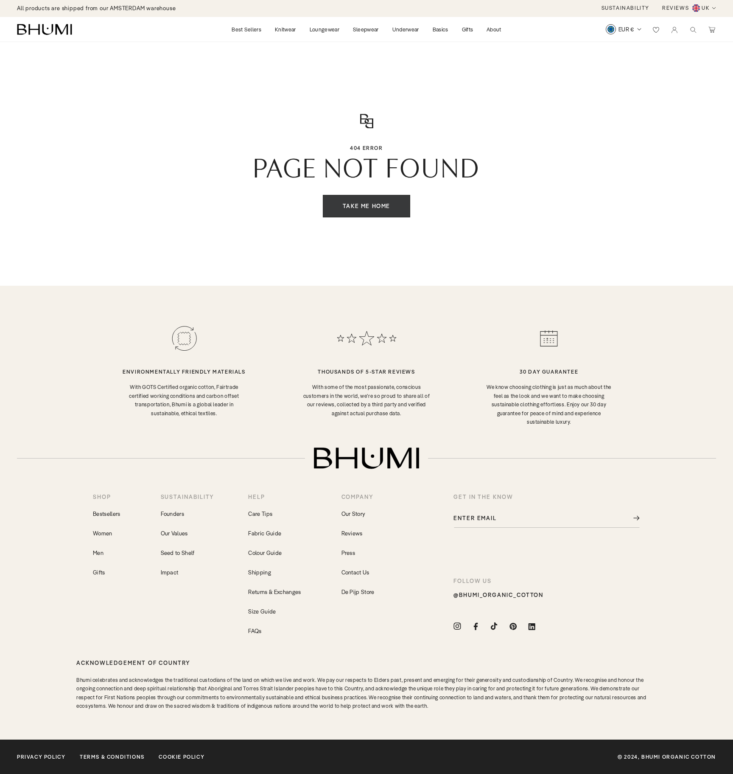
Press (348, 552)
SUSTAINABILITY (625, 8)
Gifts (99, 572)
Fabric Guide (264, 533)
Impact (170, 572)
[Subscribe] (630, 518)
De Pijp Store (358, 591)
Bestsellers (106, 513)
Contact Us (355, 572)
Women (102, 533)
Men (98, 552)
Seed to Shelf (178, 552)
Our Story (353, 513)
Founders (173, 513)
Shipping (259, 572)
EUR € (626, 29)
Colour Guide (265, 552)
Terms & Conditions (112, 757)
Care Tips (260, 513)
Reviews (352, 533)
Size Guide (262, 611)
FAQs (254, 631)
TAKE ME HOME (366, 206)
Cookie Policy (181, 757)
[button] (693, 29)
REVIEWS (675, 8)
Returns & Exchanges (274, 591)
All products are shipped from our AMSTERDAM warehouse (96, 8)
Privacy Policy (41, 757)
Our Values (174, 533)
